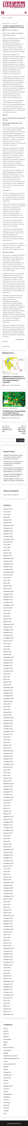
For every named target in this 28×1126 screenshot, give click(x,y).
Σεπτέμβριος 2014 (9, 896)
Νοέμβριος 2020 (8, 693)
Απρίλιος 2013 (7, 943)
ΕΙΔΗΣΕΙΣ (6, 1067)
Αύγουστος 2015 (8, 866)
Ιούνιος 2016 (7, 838)
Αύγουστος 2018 (8, 767)
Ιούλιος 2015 (7, 868)
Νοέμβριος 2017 (8, 792)
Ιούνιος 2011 (7, 1003)
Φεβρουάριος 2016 (9, 849)
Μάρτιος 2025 (7, 555)
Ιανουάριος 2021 (8, 690)
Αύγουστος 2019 (8, 734)
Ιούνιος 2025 (7, 547)
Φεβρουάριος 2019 (9, 750)
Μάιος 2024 (7, 583)
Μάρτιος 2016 (7, 847)
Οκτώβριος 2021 (8, 668)
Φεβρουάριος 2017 (9, 816)
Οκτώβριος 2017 (8, 794)
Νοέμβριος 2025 (8, 533)
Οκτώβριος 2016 (8, 827)
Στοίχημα (6, 1110)
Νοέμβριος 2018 (8, 759)
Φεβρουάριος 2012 (9, 981)
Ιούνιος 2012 (7, 970)
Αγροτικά (5, 408)
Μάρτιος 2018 (7, 781)
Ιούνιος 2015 (7, 871)
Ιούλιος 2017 (7, 803)
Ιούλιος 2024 (7, 577)
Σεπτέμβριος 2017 (9, 797)
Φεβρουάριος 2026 (9, 525)
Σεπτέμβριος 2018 (9, 764)
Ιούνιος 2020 (7, 706)
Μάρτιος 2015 (7, 879)
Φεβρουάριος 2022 (9, 657)
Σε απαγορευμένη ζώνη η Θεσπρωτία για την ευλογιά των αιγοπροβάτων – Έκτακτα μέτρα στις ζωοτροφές (14, 469)
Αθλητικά (6, 1036)
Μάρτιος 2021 (7, 684)
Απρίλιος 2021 (7, 682)
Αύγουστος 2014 (8, 899)
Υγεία (5, 1113)
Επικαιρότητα (7, 23)
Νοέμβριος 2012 (8, 956)
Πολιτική (14, 23)
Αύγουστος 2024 (8, 575)
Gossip (5, 1028)
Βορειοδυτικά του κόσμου (10, 1056)
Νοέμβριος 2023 (8, 599)
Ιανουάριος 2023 (8, 627)
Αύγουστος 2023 (8, 608)
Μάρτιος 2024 (7, 588)
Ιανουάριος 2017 (8, 819)
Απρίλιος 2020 (7, 712)
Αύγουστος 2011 (8, 998)
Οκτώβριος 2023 (8, 602)
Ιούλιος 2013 (7, 934)
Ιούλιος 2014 (7, 901)
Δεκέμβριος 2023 (8, 597)
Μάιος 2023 (7, 616)
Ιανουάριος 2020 (8, 720)
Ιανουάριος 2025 (8, 561)
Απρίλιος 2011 (7, 1009)
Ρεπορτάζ (6, 1108)
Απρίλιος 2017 (7, 811)
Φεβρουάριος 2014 (9, 915)
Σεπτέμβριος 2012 (9, 962)
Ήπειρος (6, 1080)
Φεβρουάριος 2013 (9, 948)
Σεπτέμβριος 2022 (9, 638)
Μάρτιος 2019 (7, 748)
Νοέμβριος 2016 (8, 825)
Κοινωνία (6, 1083)
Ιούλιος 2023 (7, 610)
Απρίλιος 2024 (7, 586)
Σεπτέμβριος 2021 (9, 671)
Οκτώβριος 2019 (8, 728)
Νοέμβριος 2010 (8, 1086)
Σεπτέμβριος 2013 (9, 929)
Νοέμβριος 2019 (8, 726)
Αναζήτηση (21, 440)
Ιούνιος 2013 (7, 937)
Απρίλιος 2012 (7, 976)
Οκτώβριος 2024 (8, 569)
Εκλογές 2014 (7, 1072)
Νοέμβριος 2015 (8, 857)
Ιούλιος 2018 (7, 770)
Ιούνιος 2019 (7, 739)
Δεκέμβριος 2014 (8, 888)
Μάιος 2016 (7, 841)
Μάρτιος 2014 (7, 912)
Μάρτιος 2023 (7, 621)
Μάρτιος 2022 (7, 654)
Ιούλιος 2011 (7, 1000)
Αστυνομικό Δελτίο (9, 1047)
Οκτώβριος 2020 (8, 695)
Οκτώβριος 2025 (8, 536)
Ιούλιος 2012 (7, 967)
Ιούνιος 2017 (7, 805)
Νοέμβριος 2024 (8, 566)
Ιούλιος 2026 (7, 511)
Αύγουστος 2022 (8, 641)
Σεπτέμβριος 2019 (9, 731)
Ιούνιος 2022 (7, 646)
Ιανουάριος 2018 (8, 786)
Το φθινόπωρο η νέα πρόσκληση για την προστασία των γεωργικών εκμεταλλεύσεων (14, 413)
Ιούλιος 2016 (7, 836)
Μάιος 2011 (7, 1006)
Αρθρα (5, 1045)
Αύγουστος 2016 (8, 833)
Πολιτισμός (15, 373)
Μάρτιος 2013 (7, 945)
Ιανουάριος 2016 (8, 852)
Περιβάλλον (7, 1097)
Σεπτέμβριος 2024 (9, 572)
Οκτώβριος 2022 (8, 635)
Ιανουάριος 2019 (8, 753)
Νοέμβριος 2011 (8, 989)
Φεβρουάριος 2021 (9, 687)
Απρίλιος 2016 (7, 844)
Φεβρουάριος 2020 (9, 717)
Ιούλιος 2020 (7, 704)
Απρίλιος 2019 (7, 745)
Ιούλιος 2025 (7, 544)
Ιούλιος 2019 (7, 737)
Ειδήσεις (6, 1069)
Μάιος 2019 (7, 742)
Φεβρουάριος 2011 (9, 1014)
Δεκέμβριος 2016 (8, 822)
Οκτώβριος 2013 (8, 926)
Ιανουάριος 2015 (8, 885)
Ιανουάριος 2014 (8, 918)
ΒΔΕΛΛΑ (6, 1053)
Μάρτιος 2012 (7, 978)
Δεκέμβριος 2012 (8, 954)
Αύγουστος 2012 (8, 965)
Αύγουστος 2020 (8, 701)
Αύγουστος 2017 (8, 800)
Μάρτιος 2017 (7, 814)
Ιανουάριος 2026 (8, 528)
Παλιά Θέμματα (8, 1094)
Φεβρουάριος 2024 (9, 591)
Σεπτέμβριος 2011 (9, 995)
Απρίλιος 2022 (7, 651)
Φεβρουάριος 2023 (9, 624)
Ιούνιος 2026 (7, 514)
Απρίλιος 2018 (7, 778)
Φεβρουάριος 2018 (9, 783)
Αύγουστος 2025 (8, 542)
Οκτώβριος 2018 (8, 761)
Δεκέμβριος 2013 (8, 921)
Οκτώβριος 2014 (8, 893)
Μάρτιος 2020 (7, 715)
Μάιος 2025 (7, 550)
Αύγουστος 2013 (8, 932)
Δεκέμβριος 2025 (8, 531)
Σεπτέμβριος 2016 (9, 830)
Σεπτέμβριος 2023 (9, 605)
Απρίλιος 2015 (7, 877)
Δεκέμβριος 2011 (8, 987)
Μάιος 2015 (7, 874)
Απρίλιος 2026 (7, 520)
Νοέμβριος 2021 (8, 665)
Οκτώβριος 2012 (8, 959)
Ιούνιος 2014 (7, 904)
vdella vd (16, 30)
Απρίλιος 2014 (7, 910)
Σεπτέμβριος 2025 (9, 539)
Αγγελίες (6, 1031)
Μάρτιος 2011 (7, 1011)
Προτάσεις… (7, 1105)
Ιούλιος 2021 (7, 674)
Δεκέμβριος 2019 (8, 723)
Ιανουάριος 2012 (8, 984)
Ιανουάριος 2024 (8, 594)
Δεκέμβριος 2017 (8, 789)
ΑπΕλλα (6, 1042)
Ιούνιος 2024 (7, 580)
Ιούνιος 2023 (7, 613)
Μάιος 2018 (7, 775)
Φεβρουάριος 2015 (9, 882)
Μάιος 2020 (7, 709)
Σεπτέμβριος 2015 (9, 863)
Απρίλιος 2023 (7, 619)
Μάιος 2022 (7, 649)
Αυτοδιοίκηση (7, 1050)
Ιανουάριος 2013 (8, 951)
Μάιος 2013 (7, 940)
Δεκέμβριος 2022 (8, 630)
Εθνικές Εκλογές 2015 (10, 1064)
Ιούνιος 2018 (7, 772)
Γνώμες (6, 1061)
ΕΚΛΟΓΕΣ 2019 (8, 1075)
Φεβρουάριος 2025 (9, 558)
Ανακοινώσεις (7, 1039)
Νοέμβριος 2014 (8, 890)
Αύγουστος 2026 (8, 509)
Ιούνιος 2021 (7, 676)
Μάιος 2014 (7, 907)
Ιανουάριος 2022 (8, 660)
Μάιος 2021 (7, 679)
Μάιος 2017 (7, 808)
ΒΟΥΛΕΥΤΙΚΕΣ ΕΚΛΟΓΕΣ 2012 (11, 1058)
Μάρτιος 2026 (7, 522)
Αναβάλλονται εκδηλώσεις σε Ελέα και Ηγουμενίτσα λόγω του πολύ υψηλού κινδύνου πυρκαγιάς (14, 379)
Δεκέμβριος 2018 (8, 756)
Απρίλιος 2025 (7, 553)
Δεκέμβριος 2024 (8, 564)
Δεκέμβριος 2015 (8, 855)
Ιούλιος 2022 (7, 643)
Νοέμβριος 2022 (8, 632)
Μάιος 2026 (7, 517)
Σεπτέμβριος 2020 (9, 698)
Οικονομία (6, 1089)
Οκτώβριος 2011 (8, 992)
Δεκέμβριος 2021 (8, 663)
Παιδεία (6, 1091)
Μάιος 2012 (7, 973)
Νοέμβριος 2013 (8, 923)
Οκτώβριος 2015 (8, 860)
